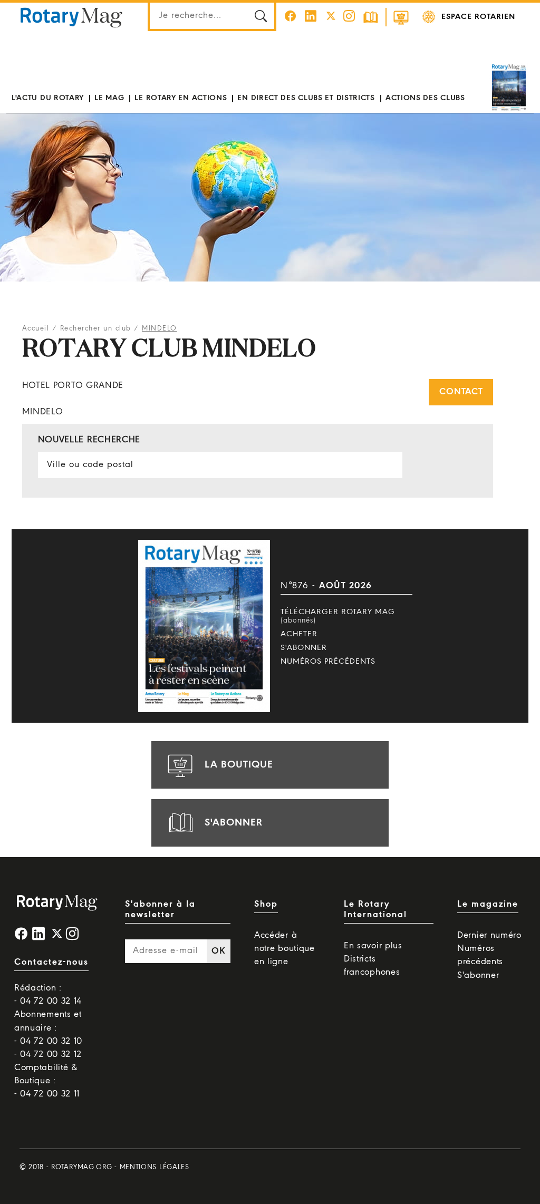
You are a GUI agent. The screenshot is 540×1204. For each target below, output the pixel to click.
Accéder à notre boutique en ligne (284, 948)
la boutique (239, 765)
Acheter (299, 634)
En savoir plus (373, 946)
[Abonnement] (370, 17)
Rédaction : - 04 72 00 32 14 (48, 994)
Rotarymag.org (81, 1167)
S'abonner (304, 648)
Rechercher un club (95, 329)
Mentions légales (154, 1167)
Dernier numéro (489, 935)
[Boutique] (400, 17)
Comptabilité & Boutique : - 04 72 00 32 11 (47, 1081)
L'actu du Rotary (48, 98)
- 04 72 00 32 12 (48, 1055)
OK (218, 951)
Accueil (36, 329)
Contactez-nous (51, 962)
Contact (461, 392)
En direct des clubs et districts (305, 98)
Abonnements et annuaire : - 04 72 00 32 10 (48, 1027)
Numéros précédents (328, 661)
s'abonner (234, 823)
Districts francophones (372, 965)
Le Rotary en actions (180, 98)
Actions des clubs (425, 98)
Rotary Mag (71, 17)
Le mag (109, 98)
